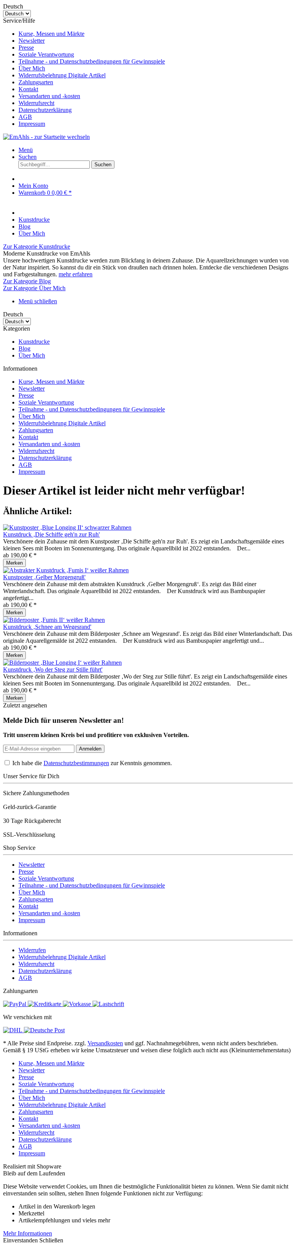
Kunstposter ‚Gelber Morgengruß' (44, 577)
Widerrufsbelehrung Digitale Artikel (62, 75)
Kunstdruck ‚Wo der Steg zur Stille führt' (53, 669)
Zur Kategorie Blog (27, 281)
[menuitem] (155, 33)
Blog (24, 348)
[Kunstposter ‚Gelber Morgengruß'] (66, 570)
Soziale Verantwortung (46, 54)
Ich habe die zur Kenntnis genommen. (92, 763)
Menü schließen (37, 301)
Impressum (31, 123)
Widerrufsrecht (36, 103)
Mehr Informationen (27, 1233)
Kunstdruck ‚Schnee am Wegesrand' (47, 627)
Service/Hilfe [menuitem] (84, 72)
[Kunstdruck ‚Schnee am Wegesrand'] (54, 620)
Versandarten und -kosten (49, 96)
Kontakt (28, 89)
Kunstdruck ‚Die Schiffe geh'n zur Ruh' (51, 534)
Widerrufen (32, 950)
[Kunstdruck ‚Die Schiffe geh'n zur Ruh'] (67, 527)
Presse (26, 47)
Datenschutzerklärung (45, 110)
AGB (25, 117)
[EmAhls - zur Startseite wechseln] (46, 137)
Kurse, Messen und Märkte (51, 33)
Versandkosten (105, 1043)
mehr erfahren (75, 274)
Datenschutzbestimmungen (76, 763)
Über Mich (31, 68)
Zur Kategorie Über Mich (34, 288)
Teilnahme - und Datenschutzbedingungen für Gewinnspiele (91, 61)
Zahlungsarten (35, 82)
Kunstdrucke (34, 341)
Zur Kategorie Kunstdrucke (36, 246)
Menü (25, 150)
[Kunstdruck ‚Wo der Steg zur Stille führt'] (62, 662)
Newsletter (31, 40)
